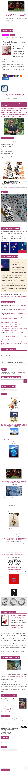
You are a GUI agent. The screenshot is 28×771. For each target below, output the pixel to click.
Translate (9, 742)
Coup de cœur (5, 35)
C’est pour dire (16, 15)
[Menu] (2, 24)
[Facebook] (8, 76)
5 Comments (6, 39)
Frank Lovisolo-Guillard (6, 317)
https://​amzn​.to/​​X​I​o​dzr (6, 629)
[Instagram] (13, 76)
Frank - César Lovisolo (6, 328)
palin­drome (17, 572)
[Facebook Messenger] (18, 76)
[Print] (21, 76)
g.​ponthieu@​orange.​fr (12, 723)
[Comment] (4, 76)
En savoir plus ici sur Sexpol (6, 711)
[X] (11, 76)
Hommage (12, 35)
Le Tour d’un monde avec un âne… (15, 677)
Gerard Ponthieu (15, 37)
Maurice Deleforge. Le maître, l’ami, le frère (13, 43)
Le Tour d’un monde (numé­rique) (17, 676)
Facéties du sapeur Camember (10, 187)
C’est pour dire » (4, 726)
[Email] (6, 76)
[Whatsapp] (16, 76)
